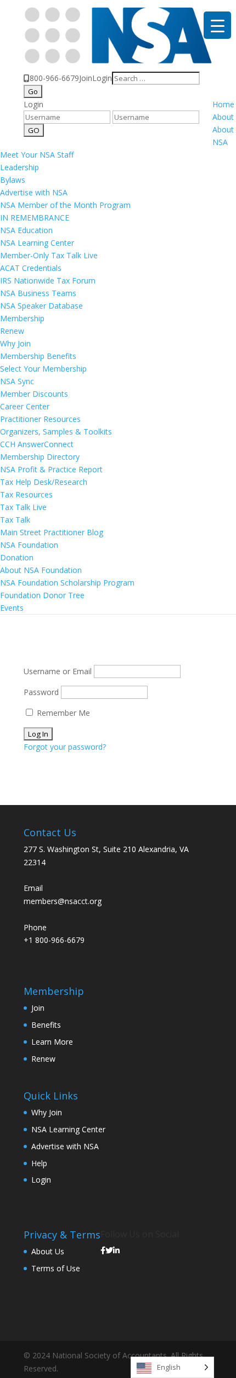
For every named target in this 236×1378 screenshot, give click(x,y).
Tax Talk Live (23, 507)
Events (12, 608)
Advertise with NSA (34, 192)
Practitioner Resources (40, 419)
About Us (47, 1251)
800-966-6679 (54, 78)
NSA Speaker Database (41, 305)
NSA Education (26, 230)
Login (102, 78)
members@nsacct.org (63, 901)
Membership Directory (40, 456)
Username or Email (58, 671)
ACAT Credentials (30, 268)
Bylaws (12, 180)
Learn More (52, 1042)
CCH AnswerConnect (37, 444)
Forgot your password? (65, 747)
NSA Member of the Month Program (65, 205)
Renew (12, 331)
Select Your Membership (43, 368)
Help (39, 1163)
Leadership (19, 167)
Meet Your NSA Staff (37, 154)
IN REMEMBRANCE (34, 217)
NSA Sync (17, 381)
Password (41, 692)
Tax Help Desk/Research (43, 482)
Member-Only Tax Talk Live (49, 255)
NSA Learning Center (37, 243)
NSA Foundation (29, 545)
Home (223, 104)
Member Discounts (34, 394)
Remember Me (62, 713)
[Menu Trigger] (217, 25)
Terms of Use (55, 1268)
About (223, 117)
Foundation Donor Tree (42, 595)
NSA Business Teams (38, 293)
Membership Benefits (38, 356)
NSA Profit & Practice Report (51, 469)
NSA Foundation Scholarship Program (67, 582)
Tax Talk (15, 519)
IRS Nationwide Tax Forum (47, 280)
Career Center (24, 406)
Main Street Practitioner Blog (51, 532)
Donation (16, 557)
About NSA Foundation (41, 570)
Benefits (46, 1025)
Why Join (15, 343)
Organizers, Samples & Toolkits (56, 431)
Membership (22, 318)
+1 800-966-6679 (54, 940)
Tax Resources (26, 494)
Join (85, 78)
